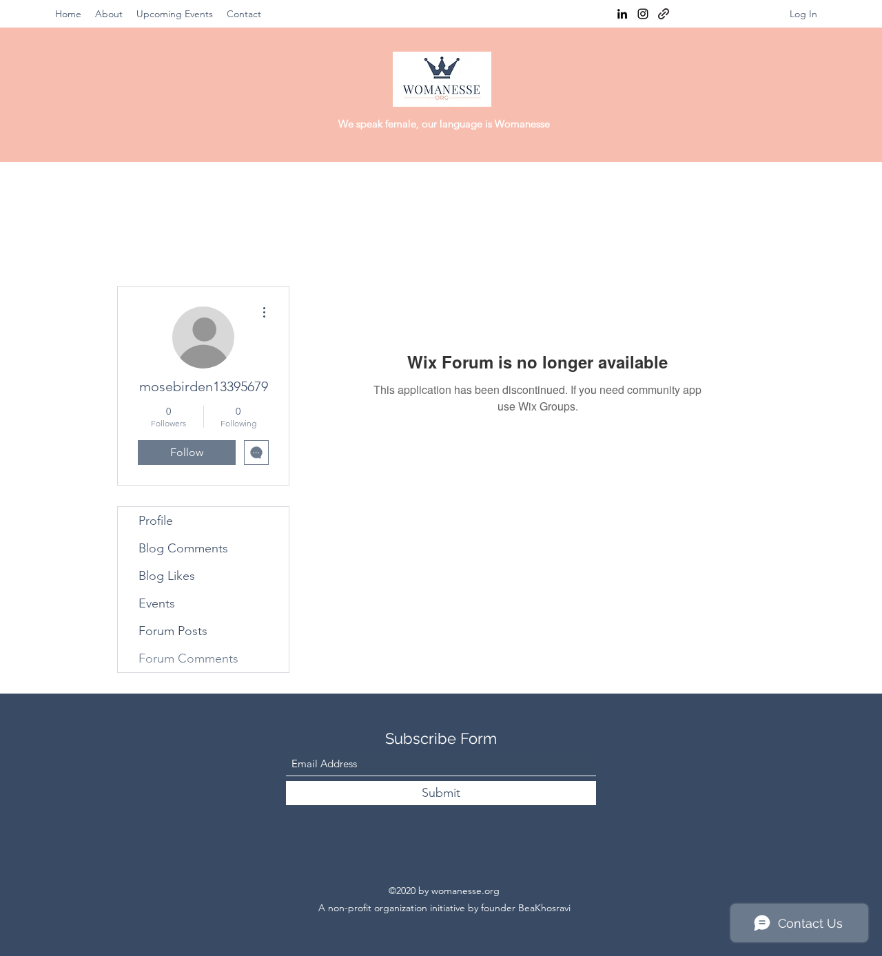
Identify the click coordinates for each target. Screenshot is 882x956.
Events (157, 603)
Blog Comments (183, 548)
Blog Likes (167, 575)
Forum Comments (188, 658)
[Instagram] (643, 14)
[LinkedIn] (622, 14)
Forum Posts (173, 630)
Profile (156, 520)
